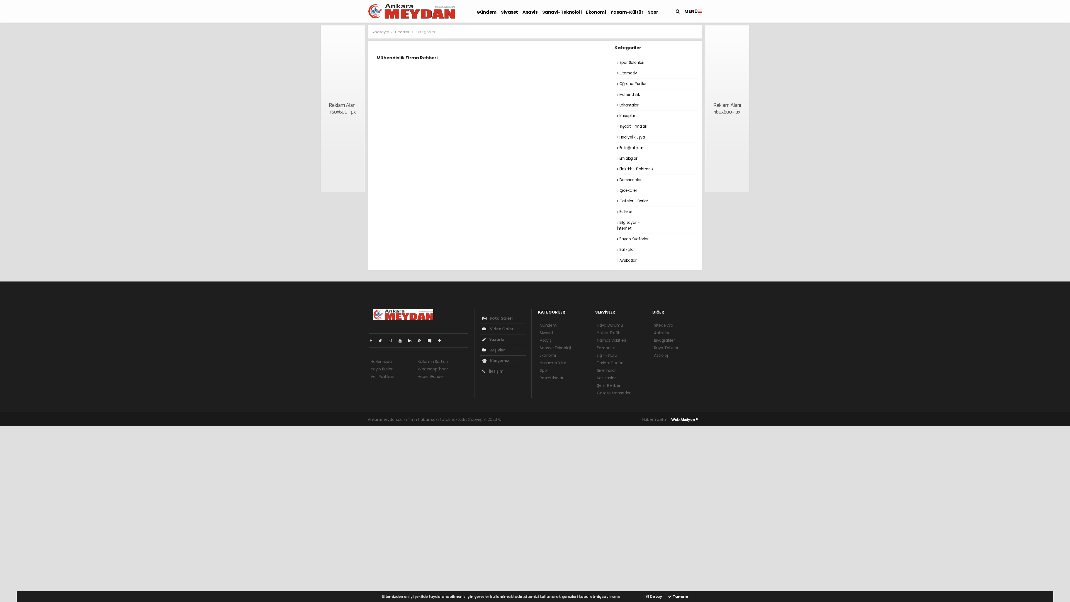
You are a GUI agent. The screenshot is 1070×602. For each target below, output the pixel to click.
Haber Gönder (431, 376)
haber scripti (566, 419)
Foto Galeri (501, 318)
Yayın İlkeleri (382, 369)
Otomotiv (627, 73)
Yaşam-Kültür (626, 12)
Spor (653, 12)
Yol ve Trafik (608, 333)
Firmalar (402, 32)
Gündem (486, 12)
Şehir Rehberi (609, 385)
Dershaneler (630, 180)
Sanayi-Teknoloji (562, 12)
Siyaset (509, 12)
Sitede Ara (663, 325)
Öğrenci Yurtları (633, 83)
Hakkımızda (381, 361)
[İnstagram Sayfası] (393, 340)
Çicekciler (627, 190)
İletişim (496, 371)
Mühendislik (629, 94)
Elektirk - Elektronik (635, 169)
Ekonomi (596, 12)
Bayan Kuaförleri (634, 239)
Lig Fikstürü (607, 355)
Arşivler (497, 350)
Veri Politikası (382, 376)
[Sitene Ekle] (442, 340)
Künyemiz (499, 360)
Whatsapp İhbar (433, 369)
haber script (616, 419)
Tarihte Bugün (610, 363)
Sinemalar (606, 370)
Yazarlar (497, 339)
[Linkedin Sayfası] (412, 340)
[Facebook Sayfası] (373, 340)
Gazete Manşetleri (614, 393)
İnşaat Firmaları (632, 126)
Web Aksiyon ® (684, 419)
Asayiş (530, 12)
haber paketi (541, 419)
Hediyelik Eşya (631, 137)
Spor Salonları (631, 62)
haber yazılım (591, 419)
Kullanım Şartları (433, 361)
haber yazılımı (515, 419)
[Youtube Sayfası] (402, 340)
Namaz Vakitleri (611, 340)
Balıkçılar (626, 249)
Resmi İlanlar (551, 378)
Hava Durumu (610, 325)
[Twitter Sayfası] (382, 340)
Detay (655, 596)
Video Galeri (501, 329)
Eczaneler (606, 348)
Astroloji (661, 355)
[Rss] (422, 340)
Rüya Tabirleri (666, 348)
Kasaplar (626, 115)
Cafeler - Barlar (633, 201)
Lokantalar (628, 105)
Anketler (661, 333)
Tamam (680, 596)
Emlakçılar (628, 158)
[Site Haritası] (432, 340)
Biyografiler (664, 340)
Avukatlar (627, 260)
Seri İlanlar (606, 378)
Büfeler (625, 211)
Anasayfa (381, 32)
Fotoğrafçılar (630, 148)
